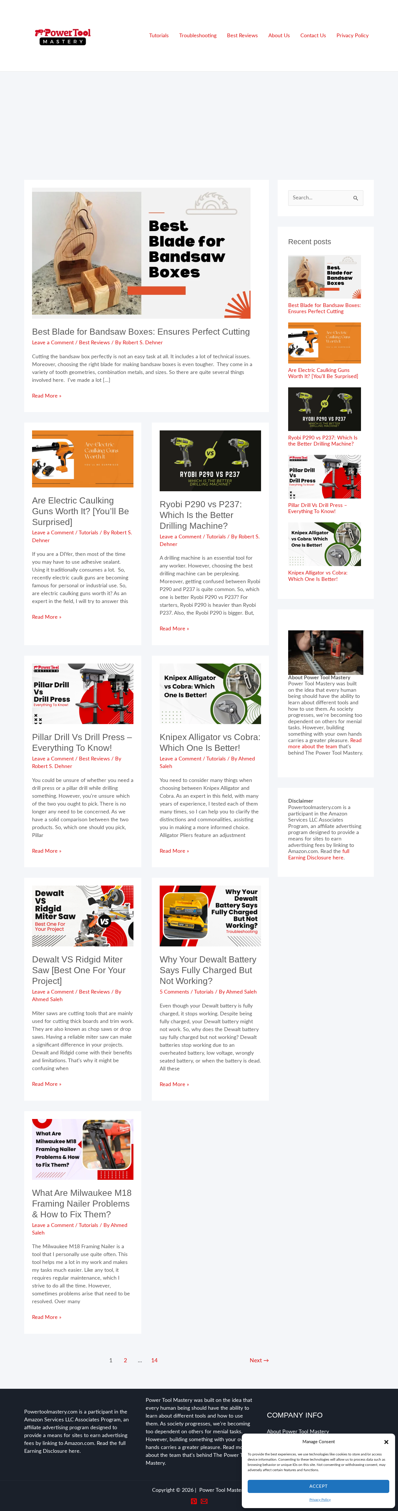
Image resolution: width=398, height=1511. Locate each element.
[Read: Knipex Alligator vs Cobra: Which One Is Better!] (210, 693)
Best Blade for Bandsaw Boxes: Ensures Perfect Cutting (141, 331)
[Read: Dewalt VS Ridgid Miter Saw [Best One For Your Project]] (82, 915)
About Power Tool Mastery (298, 1431)
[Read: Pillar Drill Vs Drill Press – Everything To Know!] (82, 693)
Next (259, 1360)
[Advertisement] (199, 115)
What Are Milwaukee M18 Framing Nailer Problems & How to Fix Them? (82, 1203)
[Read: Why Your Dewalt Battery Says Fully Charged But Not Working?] (210, 915)
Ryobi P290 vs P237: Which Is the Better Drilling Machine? (201, 515)
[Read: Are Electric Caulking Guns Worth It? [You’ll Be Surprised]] (82, 458)
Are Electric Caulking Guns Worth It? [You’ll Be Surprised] (80, 511)
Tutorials (88, 532)
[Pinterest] (194, 1501)
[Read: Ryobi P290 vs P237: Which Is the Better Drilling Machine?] (210, 460)
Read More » (46, 396)
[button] (386, 1442)
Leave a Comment (53, 342)
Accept (318, 1486)
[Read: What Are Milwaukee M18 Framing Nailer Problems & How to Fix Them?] (82, 1149)
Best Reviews (94, 342)
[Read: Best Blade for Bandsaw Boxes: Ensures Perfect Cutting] (141, 253)
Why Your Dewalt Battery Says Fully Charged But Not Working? (208, 970)
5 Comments (174, 992)
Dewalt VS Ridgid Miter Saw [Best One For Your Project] (79, 970)
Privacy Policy (320, 1499)
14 (154, 1360)
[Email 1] (204, 1501)
